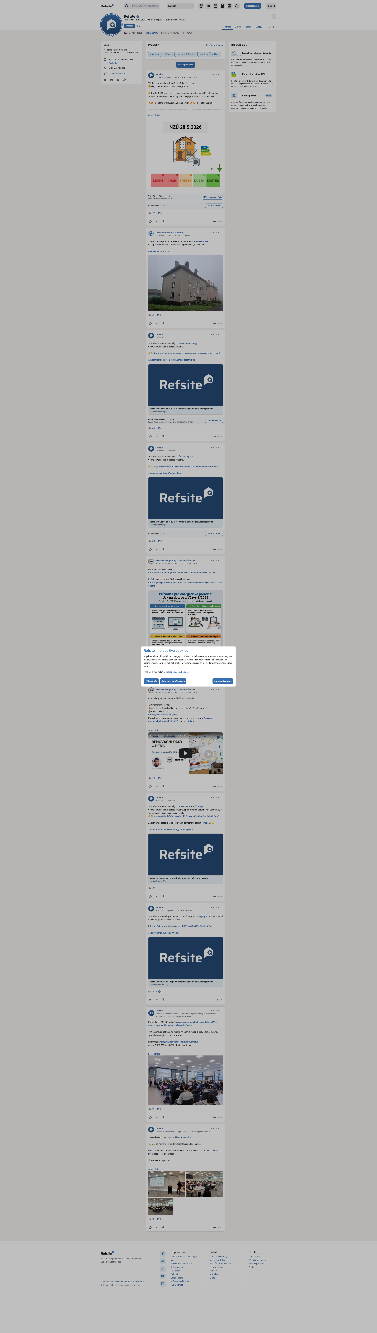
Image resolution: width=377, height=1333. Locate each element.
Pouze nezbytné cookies (173, 681)
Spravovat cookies (223, 681)
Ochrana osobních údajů (177, 672)
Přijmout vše (151, 681)
